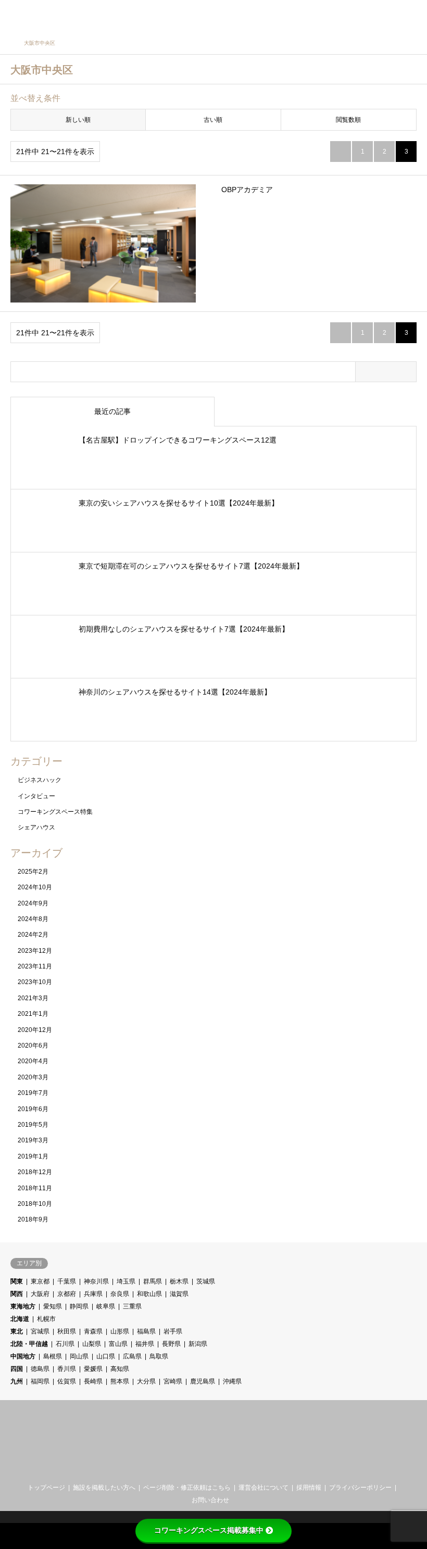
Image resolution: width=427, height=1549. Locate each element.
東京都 (40, 1281)
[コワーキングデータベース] (74, 15)
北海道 (19, 1319)
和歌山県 (149, 1294)
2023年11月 (35, 966)
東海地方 (22, 1306)
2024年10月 (35, 887)
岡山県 (79, 1356)
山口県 (105, 1356)
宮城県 (40, 1331)
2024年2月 (33, 934)
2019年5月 (33, 1124)
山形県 (119, 1331)
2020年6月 (33, 1045)
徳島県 (40, 1368)
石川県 (65, 1343)
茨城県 (205, 1281)
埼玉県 (126, 1281)
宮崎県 (173, 1381)
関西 (16, 1294)
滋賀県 (179, 1294)
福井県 (144, 1343)
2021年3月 (33, 998)
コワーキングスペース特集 (55, 811)
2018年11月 (35, 1188)
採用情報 (308, 1487)
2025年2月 (33, 871)
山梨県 (91, 1343)
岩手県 (173, 1331)
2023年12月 (35, 950)
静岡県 (79, 1306)
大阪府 (40, 1294)
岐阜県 (105, 1306)
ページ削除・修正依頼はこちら (187, 1487)
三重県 (132, 1306)
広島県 (132, 1356)
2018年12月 (35, 1172)
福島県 (146, 1331)
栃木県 (179, 1281)
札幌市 (46, 1319)
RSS (222, 1468)
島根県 (52, 1356)
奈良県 (119, 1294)
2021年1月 (33, 1013)
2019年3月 (33, 1140)
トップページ (46, 1487)
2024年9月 (33, 903)
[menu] (411, 15)
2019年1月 (33, 1156)
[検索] (388, 15)
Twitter (205, 1468)
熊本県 (119, 1381)
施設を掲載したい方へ (104, 1487)
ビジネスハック (39, 780)
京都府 (66, 1294)
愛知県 (52, 1306)
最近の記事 (112, 411)
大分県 (146, 1381)
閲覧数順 (348, 119)
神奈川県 (96, 1281)
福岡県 (40, 1381)
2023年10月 (35, 982)
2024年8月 (33, 919)
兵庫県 (93, 1294)
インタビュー (36, 796)
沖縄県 (232, 1381)
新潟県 (198, 1343)
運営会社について (263, 1487)
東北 (16, 1331)
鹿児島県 (202, 1381)
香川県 (66, 1368)
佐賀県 (66, 1381)
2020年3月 (33, 1077)
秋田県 (66, 1331)
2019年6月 (33, 1109)
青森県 (93, 1331)
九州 (16, 1381)
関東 (16, 1281)
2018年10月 (35, 1203)
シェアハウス (36, 827)
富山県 (118, 1343)
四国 (16, 1368)
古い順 (213, 119)
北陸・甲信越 (29, 1343)
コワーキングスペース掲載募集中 (208, 1530)
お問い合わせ (210, 1500)
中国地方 (22, 1356)
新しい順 (78, 119)
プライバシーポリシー (360, 1487)
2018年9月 (33, 1219)
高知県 (119, 1368)
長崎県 (93, 1381)
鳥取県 (158, 1356)
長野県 (171, 1343)
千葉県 (66, 1281)
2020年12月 (35, 1030)
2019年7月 (33, 1093)
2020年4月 (33, 1061)
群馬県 (152, 1281)
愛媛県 (93, 1368)
